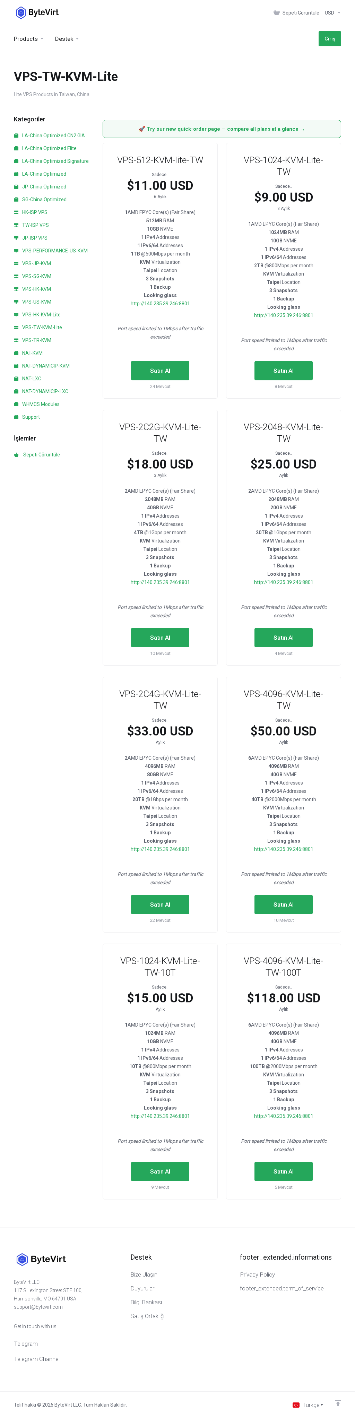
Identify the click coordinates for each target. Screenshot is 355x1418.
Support (30, 417)
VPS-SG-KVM (36, 276)
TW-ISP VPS (35, 225)
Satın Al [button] (160, 370)
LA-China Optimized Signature (55, 161)
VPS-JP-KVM (36, 263)
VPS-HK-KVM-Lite (41, 314)
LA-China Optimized (43, 174)
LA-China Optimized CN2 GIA (53, 135)
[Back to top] (338, 1403)
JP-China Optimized (43, 186)
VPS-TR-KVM (36, 340)
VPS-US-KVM (36, 302)
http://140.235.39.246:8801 (160, 303)
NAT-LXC (31, 378)
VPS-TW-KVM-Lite (41, 327)
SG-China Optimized (44, 199)
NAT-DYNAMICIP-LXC (44, 391)
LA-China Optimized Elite (49, 148)
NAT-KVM (32, 353)
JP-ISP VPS (34, 238)
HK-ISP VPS (34, 212)
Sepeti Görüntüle (40, 454)
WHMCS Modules (40, 404)
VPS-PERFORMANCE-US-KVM (54, 250)
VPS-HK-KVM (36, 289)
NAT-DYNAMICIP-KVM (45, 366)
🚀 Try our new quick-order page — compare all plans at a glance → (222, 129)
